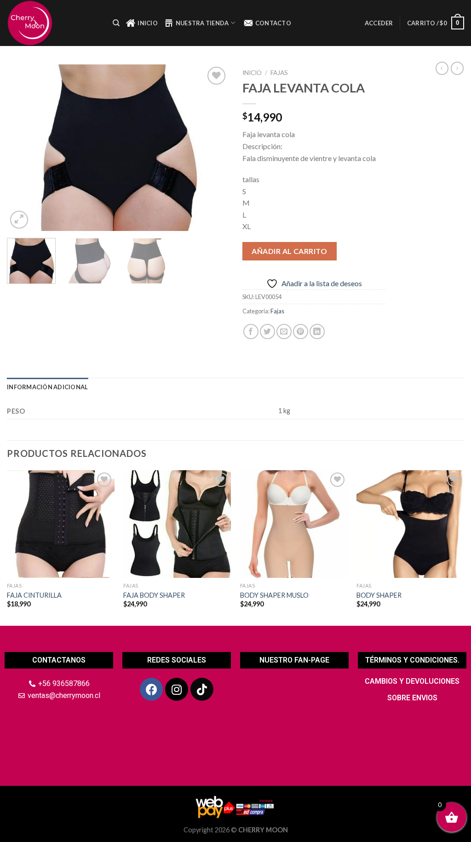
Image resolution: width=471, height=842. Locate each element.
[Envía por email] (284, 331)
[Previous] (23, 147)
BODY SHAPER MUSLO (274, 595)
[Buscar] (116, 23)
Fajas (279, 72)
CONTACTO (273, 23)
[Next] (212, 147)
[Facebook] (151, 689)
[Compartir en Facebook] (250, 331)
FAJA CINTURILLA (34, 595)
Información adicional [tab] (47, 387)
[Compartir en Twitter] (267, 331)
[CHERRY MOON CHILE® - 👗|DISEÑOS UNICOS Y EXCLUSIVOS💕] (53, 23)
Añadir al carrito (289, 251)
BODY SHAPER (379, 595)
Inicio (252, 72)
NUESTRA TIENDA (202, 23)
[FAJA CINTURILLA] (61, 524)
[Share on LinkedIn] (317, 331)
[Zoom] (19, 220)
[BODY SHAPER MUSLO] (294, 524)
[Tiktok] (201, 689)
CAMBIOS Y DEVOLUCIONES (412, 681)
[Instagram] (176, 689)
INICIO (148, 23)
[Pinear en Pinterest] (300, 331)
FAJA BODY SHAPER (154, 595)
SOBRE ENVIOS (412, 697)
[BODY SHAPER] (410, 524)
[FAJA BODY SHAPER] (177, 524)
